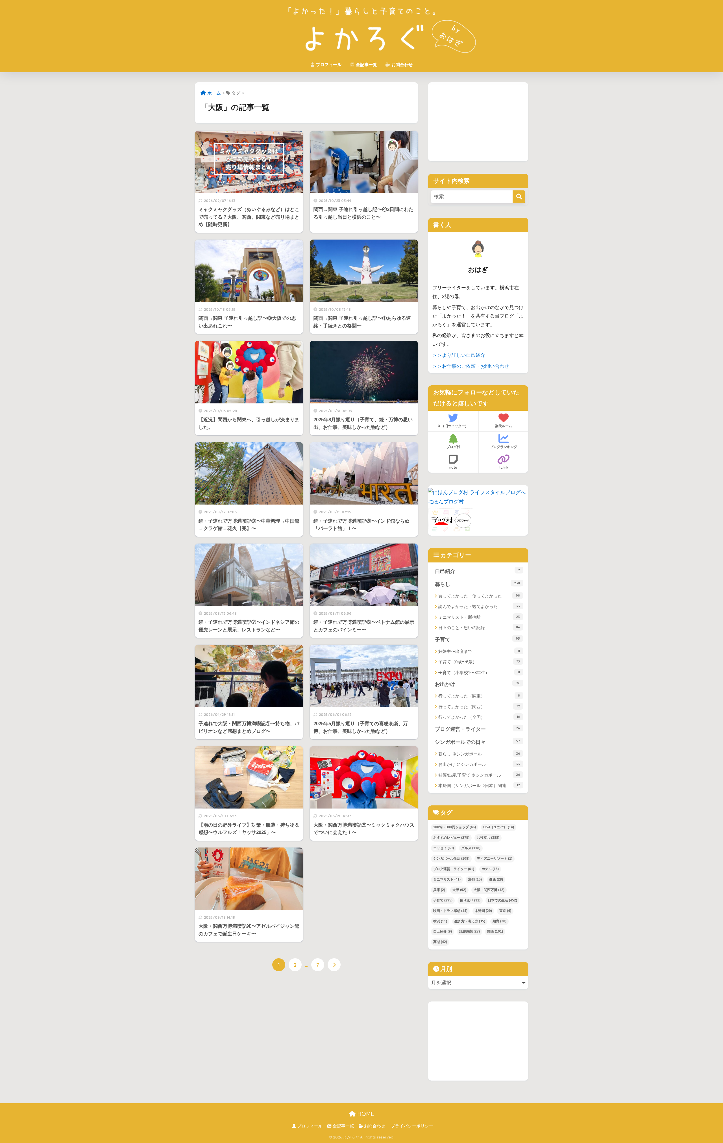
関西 (495, 931)
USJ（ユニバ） (498, 827)
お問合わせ (401, 64)
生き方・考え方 (469, 921)
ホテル (490, 869)
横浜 (440, 921)
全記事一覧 (366, 64)
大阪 (459, 890)
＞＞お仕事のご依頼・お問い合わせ (470, 366)
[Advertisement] (478, 121)
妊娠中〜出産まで (479, 651)
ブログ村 (453, 447)
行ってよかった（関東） (479, 695)
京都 (475, 879)
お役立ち (488, 838)
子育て (477, 639)
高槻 (440, 942)
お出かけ (477, 684)
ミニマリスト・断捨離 (479, 617)
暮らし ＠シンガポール (479, 753)
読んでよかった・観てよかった (479, 606)
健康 (496, 879)
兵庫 (439, 890)
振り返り (470, 900)
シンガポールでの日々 (477, 742)
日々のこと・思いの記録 (479, 627)
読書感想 (469, 931)
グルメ (470, 848)
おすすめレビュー (451, 838)
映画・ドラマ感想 (450, 911)
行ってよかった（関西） (479, 706)
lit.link (503, 467)
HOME (365, 1113)
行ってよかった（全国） (479, 717)
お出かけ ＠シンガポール (479, 764)
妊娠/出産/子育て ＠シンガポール (479, 774)
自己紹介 (477, 571)
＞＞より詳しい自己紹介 (458, 355)
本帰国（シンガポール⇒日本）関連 (479, 785)
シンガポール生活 (451, 858)
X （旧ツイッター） (453, 426)
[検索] (519, 196)
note (453, 467)
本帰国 (483, 911)
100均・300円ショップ (454, 827)
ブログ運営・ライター (477, 729)
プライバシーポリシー (412, 1126)
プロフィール (328, 64)
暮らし (477, 584)
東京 (505, 911)
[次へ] (334, 964)
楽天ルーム (503, 426)
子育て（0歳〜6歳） (479, 661)
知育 (499, 921)
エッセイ (443, 848)
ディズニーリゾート (494, 858)
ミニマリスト (447, 879)
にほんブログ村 (446, 502)
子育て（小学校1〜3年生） (479, 672)
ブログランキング (503, 447)
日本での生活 (502, 900)
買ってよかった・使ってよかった (479, 595)
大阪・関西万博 (489, 890)
